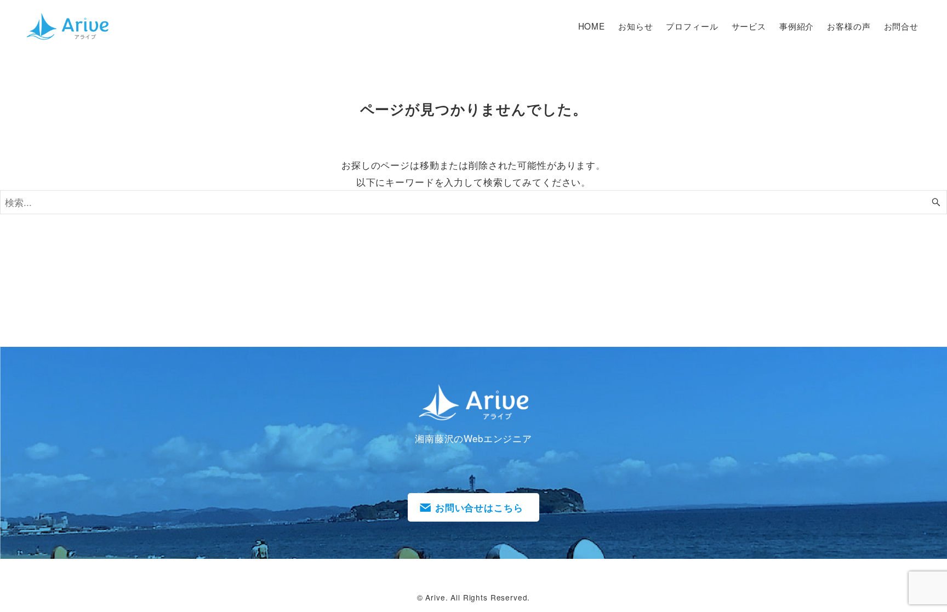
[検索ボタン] (936, 202)
